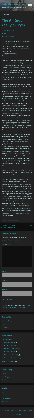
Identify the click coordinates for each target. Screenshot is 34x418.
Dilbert (4, 373)
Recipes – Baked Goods (11, 348)
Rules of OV (5, 324)
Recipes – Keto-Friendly (11, 355)
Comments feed (7, 398)
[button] (31, 3)
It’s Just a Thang (7, 321)
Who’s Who (5, 327)
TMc (5, 33)
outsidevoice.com (13, 4)
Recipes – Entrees (9, 351)
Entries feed (5, 395)
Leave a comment (9, 36)
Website (4, 290)
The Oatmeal (6, 380)
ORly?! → (31, 225)
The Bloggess (6, 377)
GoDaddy (19, 414)
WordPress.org (6, 401)
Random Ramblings (12, 220)
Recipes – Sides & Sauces (12, 358)
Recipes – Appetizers (10, 345)
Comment (6, 244)
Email (4, 280)
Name (4, 271)
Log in (4, 392)
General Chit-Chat (9, 342)
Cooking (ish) (6, 339)
